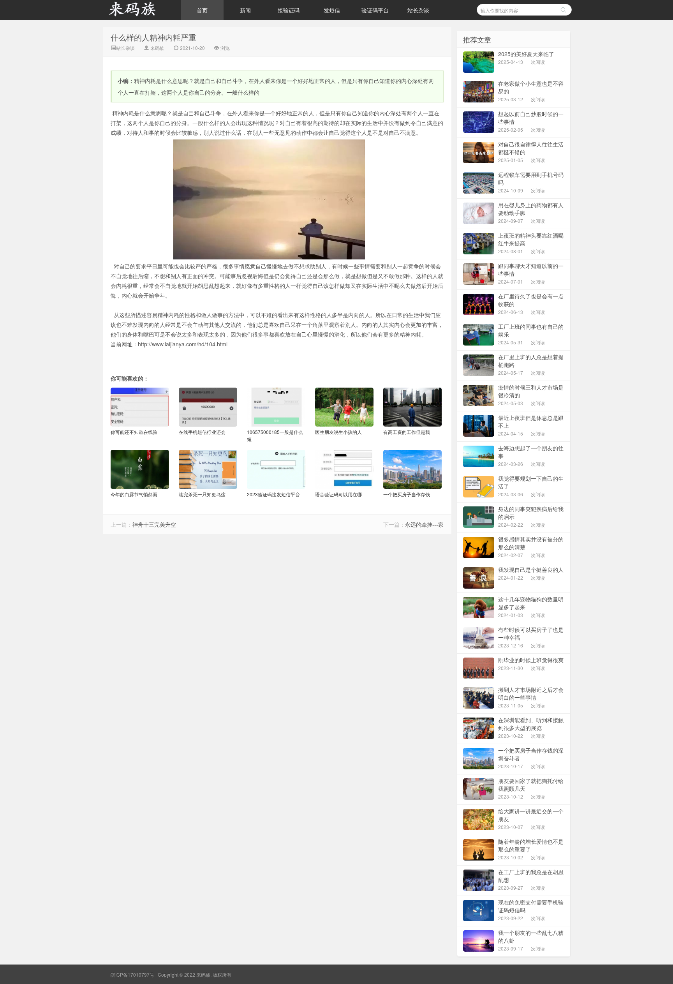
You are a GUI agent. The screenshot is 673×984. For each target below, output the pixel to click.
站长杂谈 (418, 10)
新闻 (245, 10)
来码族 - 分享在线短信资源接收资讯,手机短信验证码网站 (142, 10)
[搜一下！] (563, 9)
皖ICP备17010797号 (132, 974)
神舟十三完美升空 (154, 524)
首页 (202, 10)
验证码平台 (375, 10)
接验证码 (289, 10)
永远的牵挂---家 (424, 524)
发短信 (332, 10)
